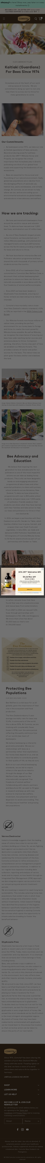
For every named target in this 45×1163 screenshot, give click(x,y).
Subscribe (29, 589)
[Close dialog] (42, 569)
